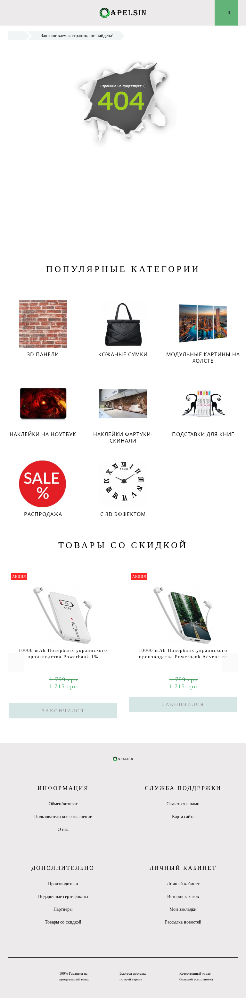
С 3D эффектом (123, 514)
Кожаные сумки (123, 354)
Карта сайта (183, 816)
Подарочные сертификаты (63, 896)
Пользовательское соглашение (63, 816)
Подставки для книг (203, 434)
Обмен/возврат (63, 803)
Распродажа (43, 514)
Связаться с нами (183, 803)
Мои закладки (183, 909)
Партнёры (62, 909)
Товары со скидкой (63, 922)
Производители (63, 883)
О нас (63, 829)
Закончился (63, 710)
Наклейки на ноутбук (43, 434)
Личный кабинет (183, 883)
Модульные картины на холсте (203, 357)
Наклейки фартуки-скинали (123, 437)
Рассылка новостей (183, 922)
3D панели (43, 354)
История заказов (183, 896)
